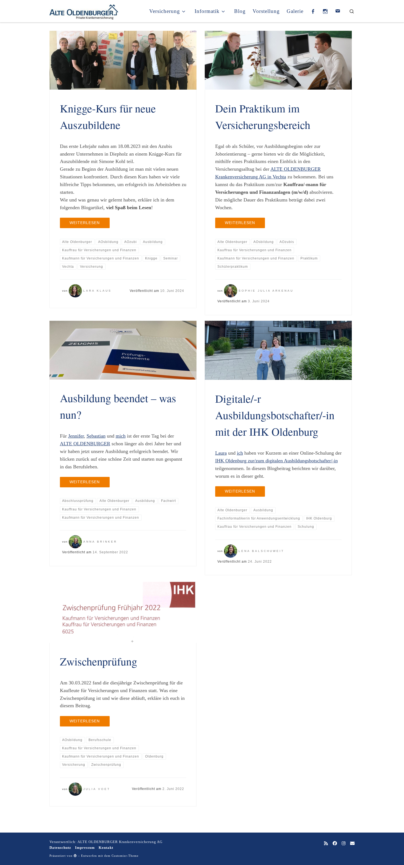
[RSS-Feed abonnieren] (326, 843)
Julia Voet (96, 789)
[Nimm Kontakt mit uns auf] (352, 843)
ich (240, 453)
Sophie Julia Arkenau (266, 290)
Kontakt (106, 847)
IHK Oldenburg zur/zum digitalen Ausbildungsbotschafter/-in (276, 460)
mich (121, 436)
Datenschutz (60, 847)
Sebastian (96, 436)
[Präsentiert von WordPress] (75, 855)
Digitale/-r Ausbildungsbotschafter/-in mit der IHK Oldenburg (274, 415)
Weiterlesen (85, 223)
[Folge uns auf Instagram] (343, 843)
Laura (221, 453)
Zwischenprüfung (98, 661)
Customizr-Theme (125, 855)
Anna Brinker (100, 541)
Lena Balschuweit (261, 550)
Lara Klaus (97, 290)
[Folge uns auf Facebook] (335, 843)
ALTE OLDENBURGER (85, 443)
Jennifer (76, 436)
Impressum (85, 847)
